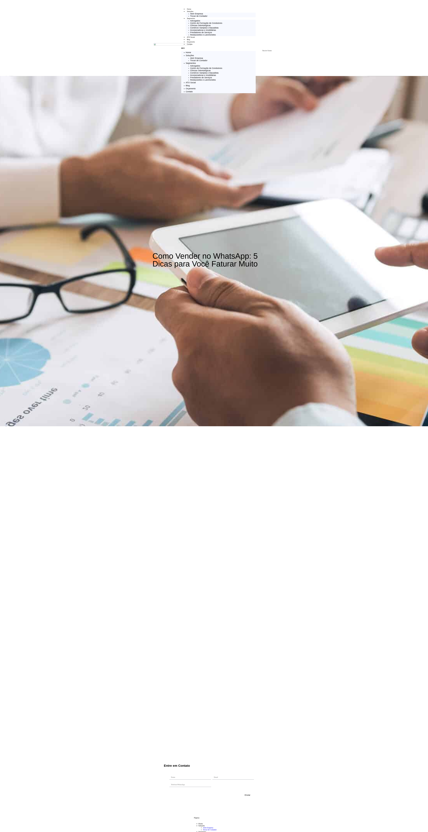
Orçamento (191, 42)
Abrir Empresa (196, 14)
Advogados (195, 21)
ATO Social (191, 37)
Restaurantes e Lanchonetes (203, 35)
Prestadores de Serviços (201, 32)
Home (189, 9)
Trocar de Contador (198, 16)
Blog (188, 39)
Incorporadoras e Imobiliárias (203, 30)
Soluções (190, 11)
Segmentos (191, 18)
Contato (189, 44)
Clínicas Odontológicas (200, 25)
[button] (218, 48)
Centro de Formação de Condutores (206, 23)
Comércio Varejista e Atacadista (204, 28)
